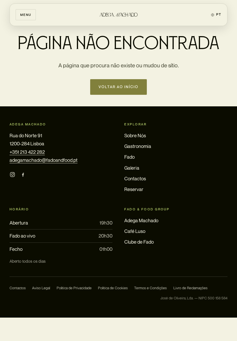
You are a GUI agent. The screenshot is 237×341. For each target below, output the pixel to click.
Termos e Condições (150, 288)
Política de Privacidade (74, 288)
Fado (129, 157)
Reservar (133, 189)
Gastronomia (137, 146)
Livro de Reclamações (190, 288)
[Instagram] (12, 174)
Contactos (135, 178)
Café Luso (134, 231)
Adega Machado (141, 220)
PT (218, 14)
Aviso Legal (41, 288)
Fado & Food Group (146, 209)
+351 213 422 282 (27, 152)
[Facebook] (23, 174)
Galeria (131, 168)
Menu (25, 14)
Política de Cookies (113, 288)
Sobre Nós (135, 135)
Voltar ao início (119, 87)
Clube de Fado (139, 242)
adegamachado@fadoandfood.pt (43, 160)
